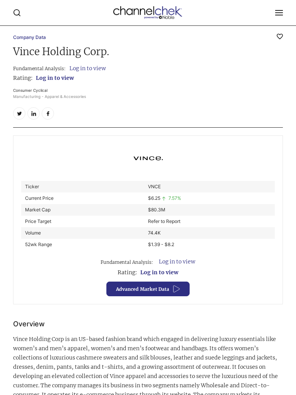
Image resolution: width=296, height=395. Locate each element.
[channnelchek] (148, 13)
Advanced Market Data (142, 289)
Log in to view (87, 68)
